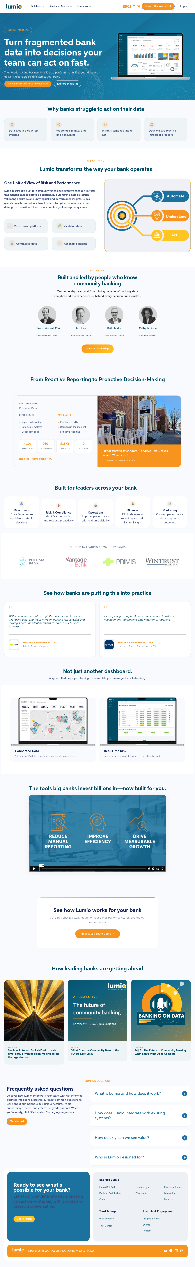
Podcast (147, 1231)
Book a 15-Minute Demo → (97, 933)
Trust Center (105, 1226)
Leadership (170, 1193)
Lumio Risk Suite (107, 1187)
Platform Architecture (110, 1193)
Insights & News (151, 1219)
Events (146, 1225)
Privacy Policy (106, 1219)
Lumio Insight (142, 1187)
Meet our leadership (97, 349)
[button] (38, 6)
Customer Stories (173, 1187)
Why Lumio (141, 1193)
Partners (168, 1199)
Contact (103, 1199)
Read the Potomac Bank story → (37, 459)
